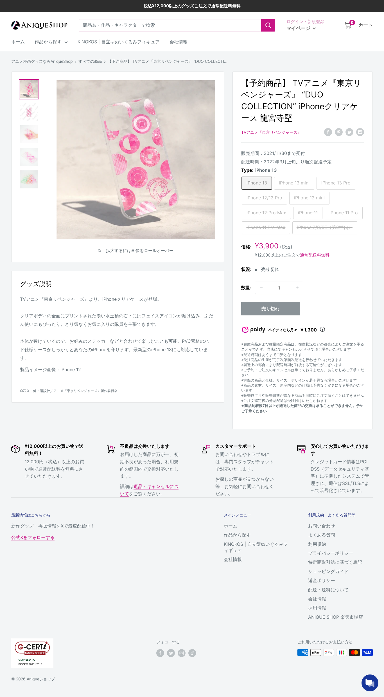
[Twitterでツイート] (349, 132)
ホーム (18, 41)
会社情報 (179, 41)
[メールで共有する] (360, 132)
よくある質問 (321, 535)
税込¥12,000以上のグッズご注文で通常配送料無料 (192, 5)
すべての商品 (90, 61)
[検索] (268, 25)
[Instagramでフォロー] (182, 653)
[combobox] (170, 25)
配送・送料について (328, 590)
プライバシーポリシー (330, 553)
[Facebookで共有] (328, 132)
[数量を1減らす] (261, 288)
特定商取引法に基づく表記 (335, 562)
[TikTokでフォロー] (192, 653)
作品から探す (48, 41)
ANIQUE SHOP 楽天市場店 (335, 617)
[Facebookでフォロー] (160, 653)
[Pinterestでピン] (339, 132)
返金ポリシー (321, 580)
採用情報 (317, 608)
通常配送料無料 (314, 255)
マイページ (298, 28)
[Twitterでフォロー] (171, 653)
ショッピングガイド (328, 571)
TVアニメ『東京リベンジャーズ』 (271, 132)
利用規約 (317, 544)
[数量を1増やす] (297, 288)
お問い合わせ (321, 526)
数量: (246, 287)
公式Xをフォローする (33, 537)
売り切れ (270, 308)
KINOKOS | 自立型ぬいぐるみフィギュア (119, 41)
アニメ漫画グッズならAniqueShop (42, 61)
